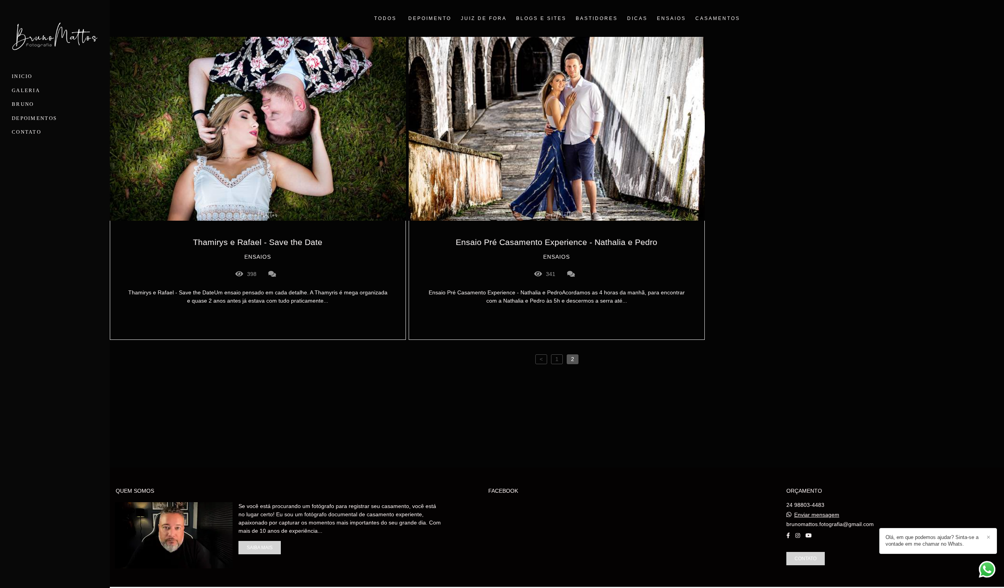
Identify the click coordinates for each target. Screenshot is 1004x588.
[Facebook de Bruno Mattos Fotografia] (788, 535)
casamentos (717, 18)
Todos (385, 18)
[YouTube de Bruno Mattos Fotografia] (809, 535)
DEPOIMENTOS (34, 118)
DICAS (637, 18)
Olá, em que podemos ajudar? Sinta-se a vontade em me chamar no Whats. (932, 540)
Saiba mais (260, 547)
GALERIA (26, 90)
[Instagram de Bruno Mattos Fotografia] (797, 535)
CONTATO (26, 132)
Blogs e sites (541, 18)
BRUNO (23, 104)
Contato (806, 558)
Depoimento (429, 18)
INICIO (22, 76)
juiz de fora (484, 18)
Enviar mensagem (816, 514)
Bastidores (597, 18)
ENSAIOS (671, 18)
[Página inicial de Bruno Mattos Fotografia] (55, 38)
